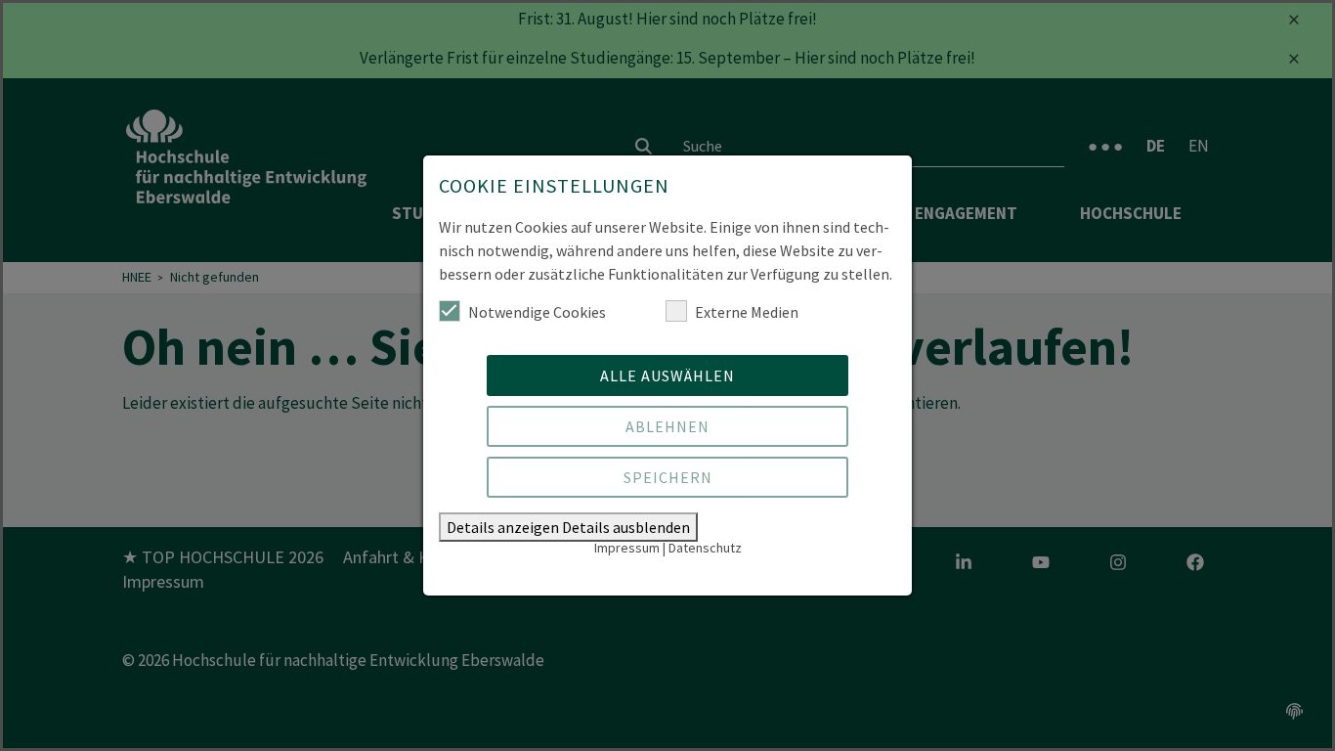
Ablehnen (667, 426)
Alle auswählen (667, 375)
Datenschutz (705, 547)
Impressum (627, 547)
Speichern (668, 477)
